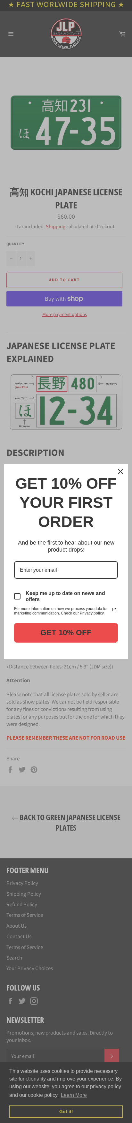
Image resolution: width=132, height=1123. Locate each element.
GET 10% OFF (66, 632)
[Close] (120, 471)
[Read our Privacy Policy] (114, 609)
